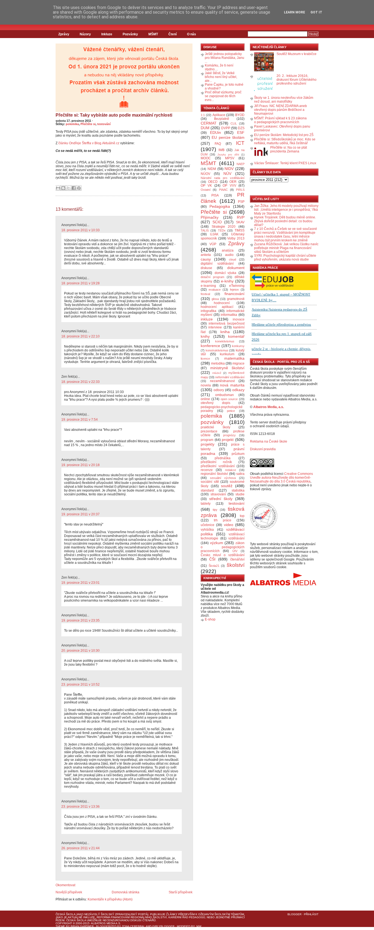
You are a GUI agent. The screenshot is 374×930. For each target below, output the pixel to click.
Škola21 (214, 565)
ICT (240, 143)
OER (233, 182)
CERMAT (209, 123)
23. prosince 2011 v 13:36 (80, 806)
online (205, 399)
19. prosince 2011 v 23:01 (80, 583)
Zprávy (63, 34)
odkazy (238, 390)
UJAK (214, 234)
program (207, 440)
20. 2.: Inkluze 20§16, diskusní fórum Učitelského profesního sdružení (297, 79)
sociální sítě (210, 482)
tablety (206, 504)
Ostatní (206, 189)
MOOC (206, 158)
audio (229, 255)
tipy (215, 509)
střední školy (221, 498)
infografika (208, 311)
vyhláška (207, 530)
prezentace (209, 431)
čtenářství (237, 559)
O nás (191, 34)
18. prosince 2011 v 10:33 (80, 230)
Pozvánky (130, 34)
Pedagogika (219, 206)
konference (210, 345)
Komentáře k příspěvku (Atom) (110, 899)
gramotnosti (235, 299)
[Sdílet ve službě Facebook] (73, 188)
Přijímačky (209, 217)
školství (235, 565)
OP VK (206, 185)
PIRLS (240, 189)
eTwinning (236, 286)
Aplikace (218, 115)
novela (206, 385)
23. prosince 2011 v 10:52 (80, 684)
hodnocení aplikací (217, 307)
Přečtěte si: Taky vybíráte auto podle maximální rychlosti (114, 115)
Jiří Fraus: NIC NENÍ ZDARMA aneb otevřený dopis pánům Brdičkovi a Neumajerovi (280, 109)
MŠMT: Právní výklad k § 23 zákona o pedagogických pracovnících (280, 120)
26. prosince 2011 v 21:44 (80, 848)
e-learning (208, 286)
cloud (232, 259)
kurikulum (227, 354)
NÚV (227, 173)
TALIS (205, 230)
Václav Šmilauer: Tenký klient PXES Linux (285, 163)
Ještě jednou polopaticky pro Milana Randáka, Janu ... (224, 57)
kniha (225, 332)
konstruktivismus (217, 350)
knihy (205, 336)
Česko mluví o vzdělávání (222, 555)
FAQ (218, 144)
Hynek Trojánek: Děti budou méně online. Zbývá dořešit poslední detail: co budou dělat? (285, 221)
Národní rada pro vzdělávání (222, 178)
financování (234, 293)
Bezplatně (221, 119)
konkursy (238, 346)
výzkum (216, 543)
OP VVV (229, 185)
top (242, 516)
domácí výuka (226, 273)
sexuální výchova (223, 478)
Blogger (294, 914)
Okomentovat (65, 885)
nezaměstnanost (222, 381)
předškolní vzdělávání (218, 466)
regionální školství (214, 474)
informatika (229, 315)
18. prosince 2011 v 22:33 (80, 382)
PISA (215, 195)
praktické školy (215, 427)
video (228, 524)
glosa (215, 299)
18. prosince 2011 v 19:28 (80, 283)
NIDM (212, 169)
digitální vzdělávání (217, 263)
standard (207, 490)
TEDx (222, 230)
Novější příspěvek (69, 892)
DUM (205, 128)
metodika (218, 363)
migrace (238, 363)
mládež (216, 372)
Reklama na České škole (268, 441)
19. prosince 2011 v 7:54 (79, 419)
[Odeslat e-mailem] (58, 188)
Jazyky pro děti (228, 154)
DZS (241, 128)
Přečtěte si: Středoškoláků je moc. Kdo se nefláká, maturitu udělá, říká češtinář (284, 141)
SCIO (217, 222)
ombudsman (224, 395)
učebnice (207, 525)
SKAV (240, 222)
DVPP (225, 128)
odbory (219, 390)
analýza (228, 250)
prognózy (229, 435)
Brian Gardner (82, 926)
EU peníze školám (228, 137)
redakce (230, 470)
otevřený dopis (215, 403)
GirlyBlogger (163, 926)
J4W (198, 926)
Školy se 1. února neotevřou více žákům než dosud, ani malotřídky (283, 99)
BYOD (239, 115)
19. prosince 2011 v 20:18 (80, 465)
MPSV (229, 158)
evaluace (215, 289)
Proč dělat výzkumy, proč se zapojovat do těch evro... (223, 96)
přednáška (223, 458)
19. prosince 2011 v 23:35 (80, 620)
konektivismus (224, 341)
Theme (60, 926)
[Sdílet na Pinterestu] (79, 188)
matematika (234, 358)
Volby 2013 (235, 238)
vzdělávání (236, 538)
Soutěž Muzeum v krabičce (297, 54)
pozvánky (212, 422)
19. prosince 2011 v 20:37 (80, 514)
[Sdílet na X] (68, 188)
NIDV (229, 168)
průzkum (238, 454)
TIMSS (239, 230)
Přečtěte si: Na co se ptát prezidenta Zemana (288, 149)
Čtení (172, 34)
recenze (207, 470)
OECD (213, 182)
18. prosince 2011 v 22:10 (80, 336)
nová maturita (232, 385)
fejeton (234, 289)
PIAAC (223, 189)
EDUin (215, 132)
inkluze (207, 319)
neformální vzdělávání (229, 377)
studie (239, 494)
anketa (206, 255)
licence (205, 358)
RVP (240, 217)
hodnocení (222, 303)
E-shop (210, 619)
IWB (221, 150)
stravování (218, 494)
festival (205, 294)
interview (215, 327)
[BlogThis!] (63, 188)
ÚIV (234, 551)
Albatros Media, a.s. (268, 407)
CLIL (234, 123)
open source (229, 399)
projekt (228, 439)
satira (240, 474)
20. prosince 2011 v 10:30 (80, 650)
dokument (235, 267)
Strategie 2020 (224, 227)
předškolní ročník (216, 462)
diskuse (206, 268)
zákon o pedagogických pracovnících (222, 547)
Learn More (294, 12)
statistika (238, 490)
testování (104, 124)
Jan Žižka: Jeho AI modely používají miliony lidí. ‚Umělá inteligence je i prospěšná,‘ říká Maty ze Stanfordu (286, 209)
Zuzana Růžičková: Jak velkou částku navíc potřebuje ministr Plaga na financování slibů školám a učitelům (286, 248)
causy (206, 259)
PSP (241, 202)
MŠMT (153, 34)
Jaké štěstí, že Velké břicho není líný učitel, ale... (221, 77)
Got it (316, 12)
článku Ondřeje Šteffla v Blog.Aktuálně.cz (88, 143)
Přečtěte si (88, 124)
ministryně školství (227, 368)
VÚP (212, 244)
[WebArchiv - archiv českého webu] (263, 529)
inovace (238, 319)
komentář (236, 336)
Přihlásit (311, 914)
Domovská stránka (125, 892)
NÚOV (205, 174)
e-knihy (227, 281)
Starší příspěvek (180, 892)
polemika (72, 124)
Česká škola (65, 914)
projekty (207, 444)
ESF (240, 132)
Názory (85, 34)
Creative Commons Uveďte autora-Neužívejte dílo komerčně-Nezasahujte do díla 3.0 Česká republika (281, 477)
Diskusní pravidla (263, 449)
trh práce (222, 520)
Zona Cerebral (133, 926)
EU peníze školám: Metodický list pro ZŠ (283, 135)
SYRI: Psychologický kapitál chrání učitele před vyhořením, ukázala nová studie (285, 257)
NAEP (240, 164)
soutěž (226, 486)
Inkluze (106, 34)
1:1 (203, 115)
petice (231, 410)
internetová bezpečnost (226, 323)
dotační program (212, 277)
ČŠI (212, 559)
